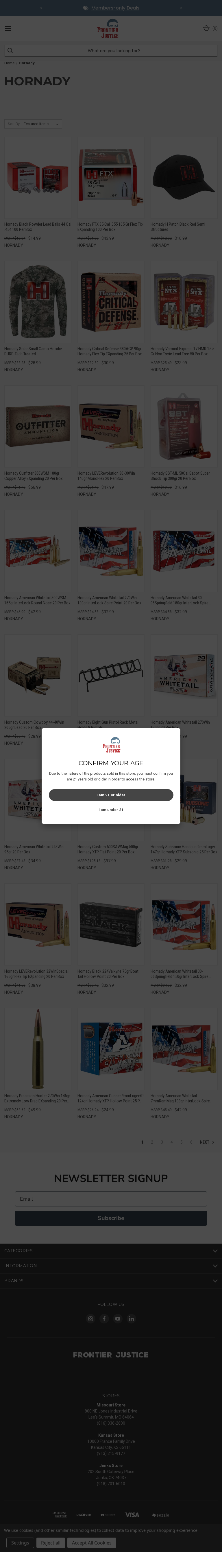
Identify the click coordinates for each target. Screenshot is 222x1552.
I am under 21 (111, 810)
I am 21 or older (111, 795)
